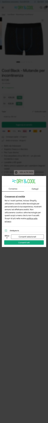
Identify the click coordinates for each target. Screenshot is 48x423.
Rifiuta (7, 237)
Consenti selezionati (27, 237)
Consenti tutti (24, 242)
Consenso (13, 189)
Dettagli (35, 189)
